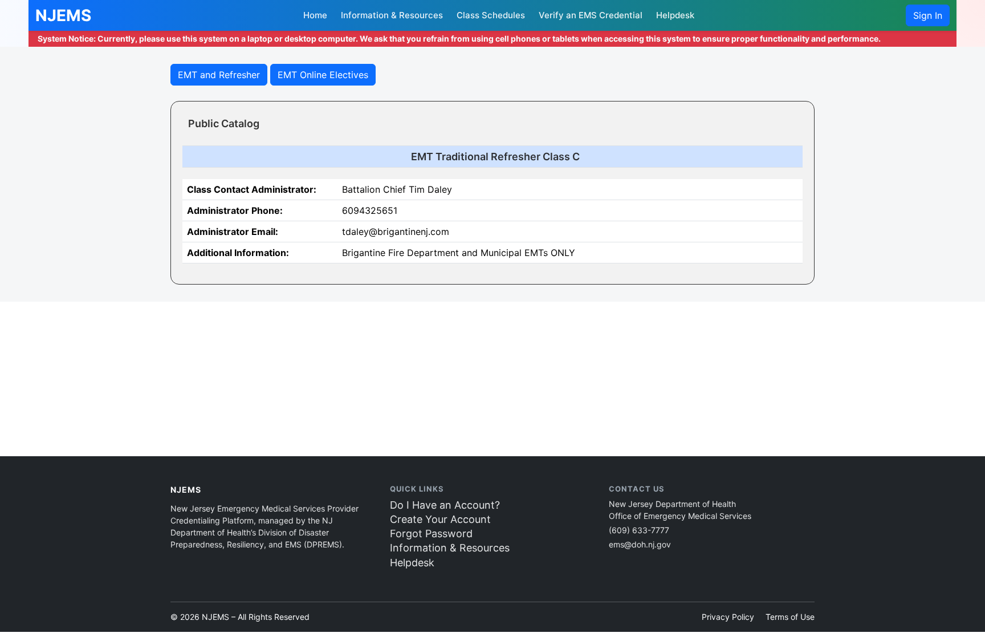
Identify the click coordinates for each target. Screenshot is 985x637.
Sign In (927, 15)
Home (315, 15)
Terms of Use (790, 617)
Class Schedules (491, 15)
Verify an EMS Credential (590, 15)
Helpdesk (675, 15)
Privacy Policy (728, 617)
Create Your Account (440, 519)
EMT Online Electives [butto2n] (323, 74)
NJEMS (63, 15)
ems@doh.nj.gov (640, 544)
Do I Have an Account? (445, 505)
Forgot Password (431, 533)
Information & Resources (392, 15)
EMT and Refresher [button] (219, 74)
